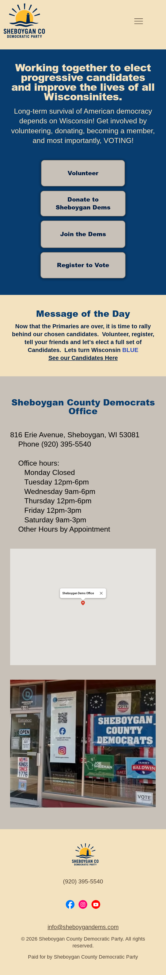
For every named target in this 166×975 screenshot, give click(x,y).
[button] (83, 603)
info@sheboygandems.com (83, 927)
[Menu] (138, 21)
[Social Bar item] (70, 904)
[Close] (101, 593)
